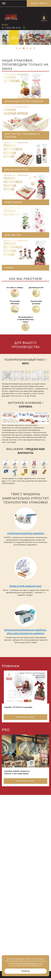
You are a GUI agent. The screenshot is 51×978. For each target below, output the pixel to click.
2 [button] (20, 48)
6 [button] (34, 48)
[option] (25, 697)
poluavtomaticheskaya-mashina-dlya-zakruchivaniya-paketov (25, 631)
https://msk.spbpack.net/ (25, 586)
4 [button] (27, 48)
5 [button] (30, 48)
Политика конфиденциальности (27, 963)
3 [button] (23, 48)
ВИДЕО (5, 24)
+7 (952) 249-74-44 (12, 27)
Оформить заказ (25, 717)
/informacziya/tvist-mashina (25, 533)
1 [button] (16, 48)
